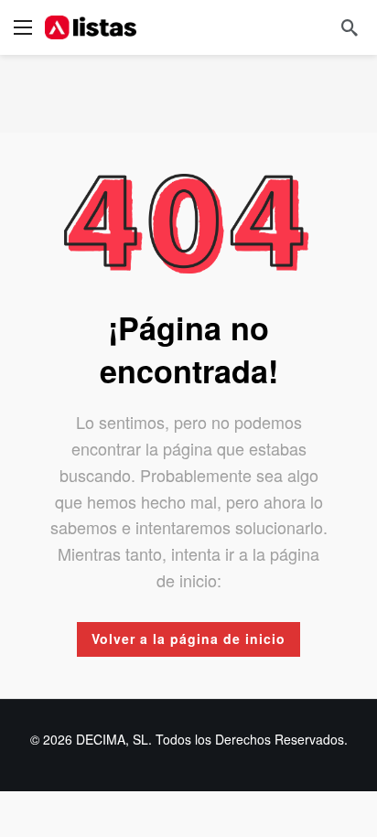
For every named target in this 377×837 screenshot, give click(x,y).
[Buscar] (349, 27)
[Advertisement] (188, 91)
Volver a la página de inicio (188, 638)
